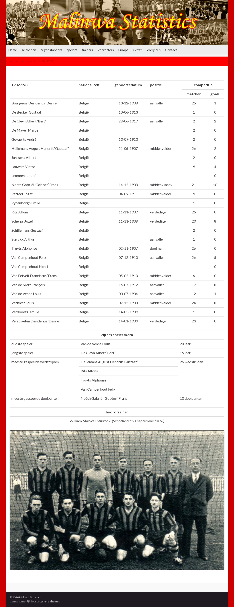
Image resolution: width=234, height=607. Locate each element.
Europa (123, 50)
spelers (72, 50)
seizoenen (28, 50)
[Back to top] (223, 596)
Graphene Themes (48, 601)
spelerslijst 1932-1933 (39, 61)
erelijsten (154, 50)
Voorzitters (106, 50)
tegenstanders (51, 50)
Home (12, 50)
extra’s (138, 50)
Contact (171, 50)
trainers (87, 50)
